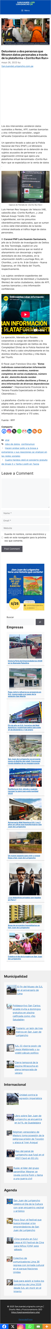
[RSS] (34, 431)
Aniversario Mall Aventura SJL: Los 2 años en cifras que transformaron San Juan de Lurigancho (25, 824)
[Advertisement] (25, 98)
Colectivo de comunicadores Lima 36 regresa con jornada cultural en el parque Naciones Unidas (28, 1265)
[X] (14, 431)
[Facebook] (4, 431)
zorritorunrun (28, 444)
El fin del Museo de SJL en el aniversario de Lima (30, 990)
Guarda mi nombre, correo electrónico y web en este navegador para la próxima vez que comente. (25, 537)
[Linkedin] (29, 431)
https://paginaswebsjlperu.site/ (25, 1312)
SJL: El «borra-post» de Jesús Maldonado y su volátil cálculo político (28, 1049)
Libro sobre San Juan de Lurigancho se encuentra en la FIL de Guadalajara (28, 1119)
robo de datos (12, 444)
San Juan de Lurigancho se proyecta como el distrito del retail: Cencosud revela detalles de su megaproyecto (24, 761)
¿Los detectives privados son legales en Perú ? (24, 898)
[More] (39, 431)
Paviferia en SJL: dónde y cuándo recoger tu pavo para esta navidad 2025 (23, 791)
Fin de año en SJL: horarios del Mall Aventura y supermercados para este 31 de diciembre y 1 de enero (24, 727)
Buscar (10, 617)
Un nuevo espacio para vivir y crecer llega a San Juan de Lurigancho (24, 856)
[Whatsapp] (19, 431)
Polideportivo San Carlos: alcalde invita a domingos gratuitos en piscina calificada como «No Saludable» (27, 1012)
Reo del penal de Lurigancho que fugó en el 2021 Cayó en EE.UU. (29, 1155)
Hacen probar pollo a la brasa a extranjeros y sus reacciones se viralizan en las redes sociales (24, 452)
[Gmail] (24, 431)
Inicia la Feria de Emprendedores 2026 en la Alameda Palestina (25, 662)
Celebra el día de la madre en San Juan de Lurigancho (25, 957)
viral (7, 440)
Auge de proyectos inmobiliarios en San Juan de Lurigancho (24, 926)
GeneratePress (26, 1319)
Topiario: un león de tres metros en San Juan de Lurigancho (29, 1032)
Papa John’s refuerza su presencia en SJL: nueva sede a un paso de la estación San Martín (24, 694)
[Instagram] (9, 431)
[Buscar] (40, 622)
